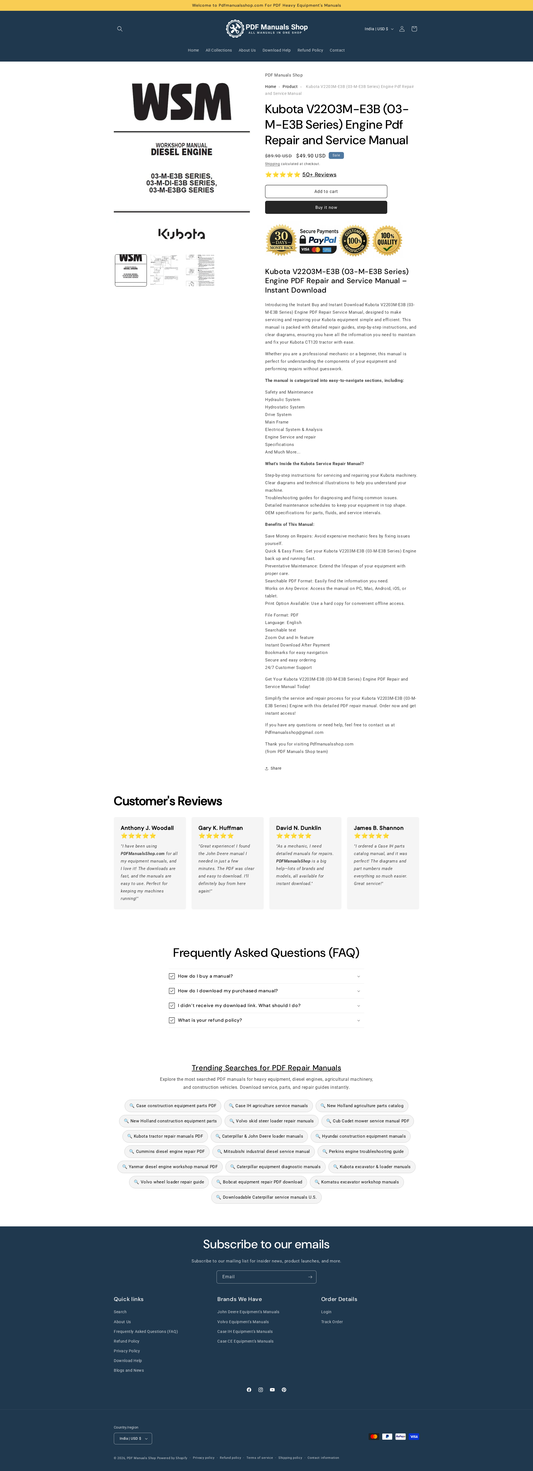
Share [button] (276, 768)
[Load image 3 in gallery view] (199, 270)
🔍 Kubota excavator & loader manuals (372, 1166)
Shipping (272, 164)
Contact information (323, 1458)
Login (326, 1312)
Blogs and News (129, 1370)
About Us (122, 1322)
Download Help (128, 1360)
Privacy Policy (127, 1351)
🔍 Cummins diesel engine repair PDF (167, 1151)
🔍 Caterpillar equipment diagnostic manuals (275, 1166)
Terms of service (260, 1458)
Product (290, 86)
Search (120, 1312)
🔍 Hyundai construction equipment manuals (360, 1136)
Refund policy (230, 1458)
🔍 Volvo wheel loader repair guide (169, 1182)
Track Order (332, 1322)
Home (270, 86)
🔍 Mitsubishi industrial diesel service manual (263, 1151)
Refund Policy (127, 1341)
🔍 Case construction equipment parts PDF (172, 1105)
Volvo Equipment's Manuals (243, 1322)
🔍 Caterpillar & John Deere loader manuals (259, 1136)
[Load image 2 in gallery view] (165, 270)
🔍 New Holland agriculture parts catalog (361, 1105)
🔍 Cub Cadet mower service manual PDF (367, 1121)
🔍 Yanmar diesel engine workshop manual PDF (170, 1166)
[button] (120, 29)
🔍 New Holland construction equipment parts (170, 1121)
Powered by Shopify (172, 1458)
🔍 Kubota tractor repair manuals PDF (165, 1136)
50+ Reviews (319, 174)
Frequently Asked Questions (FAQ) (146, 1331)
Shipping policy (290, 1458)
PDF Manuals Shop (141, 1458)
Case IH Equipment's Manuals (245, 1331)
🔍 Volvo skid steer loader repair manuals (271, 1121)
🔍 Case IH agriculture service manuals (268, 1105)
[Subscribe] (310, 1277)
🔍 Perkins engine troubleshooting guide (363, 1151)
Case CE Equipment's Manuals (245, 1341)
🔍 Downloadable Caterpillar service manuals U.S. (266, 1197)
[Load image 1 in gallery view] (131, 270)
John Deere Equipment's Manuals (248, 1312)
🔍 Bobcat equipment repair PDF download (259, 1182)
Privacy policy (204, 1458)
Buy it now (326, 207)
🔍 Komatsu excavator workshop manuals (357, 1182)
